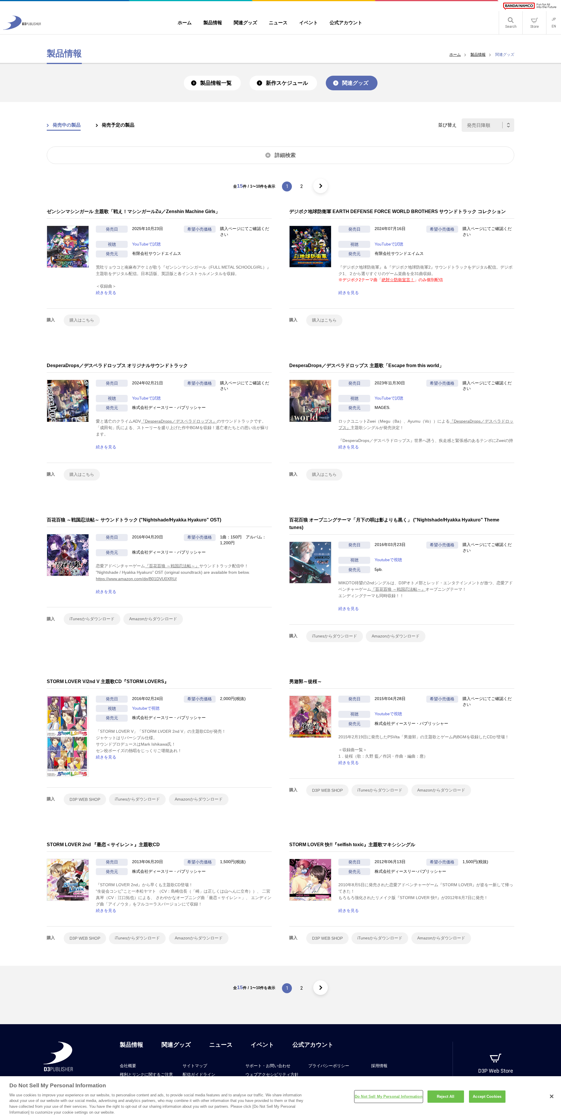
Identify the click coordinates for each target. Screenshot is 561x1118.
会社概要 (128, 1065)
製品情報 (478, 54)
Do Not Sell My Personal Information (389, 1096)
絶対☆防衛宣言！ (398, 279)
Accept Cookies (487, 1096)
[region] (280, 1097)
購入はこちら (82, 320)
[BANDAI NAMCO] (529, 6)
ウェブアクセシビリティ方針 (272, 1074)
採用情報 (379, 1065)
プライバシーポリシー (328, 1065)
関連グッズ (355, 83)
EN (554, 26)
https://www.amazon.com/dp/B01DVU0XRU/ (136, 578)
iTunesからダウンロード (92, 618)
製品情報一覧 (216, 83)
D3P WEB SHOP (85, 799)
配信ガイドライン (199, 1074)
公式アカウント (312, 1044)
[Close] (551, 1096)
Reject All (445, 1096)
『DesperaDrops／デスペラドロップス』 (179, 421)
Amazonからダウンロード (153, 618)
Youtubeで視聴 (388, 559)
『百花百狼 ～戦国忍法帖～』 (172, 566)
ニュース (221, 1044)
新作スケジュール (287, 83)
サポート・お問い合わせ (267, 1065)
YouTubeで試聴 (146, 244)
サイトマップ (195, 1065)
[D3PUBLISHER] (22, 28)
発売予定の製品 (118, 124)
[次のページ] (320, 186)
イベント (262, 1044)
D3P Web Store (495, 1071)
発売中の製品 (67, 124)
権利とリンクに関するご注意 (146, 1074)
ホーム (455, 54)
